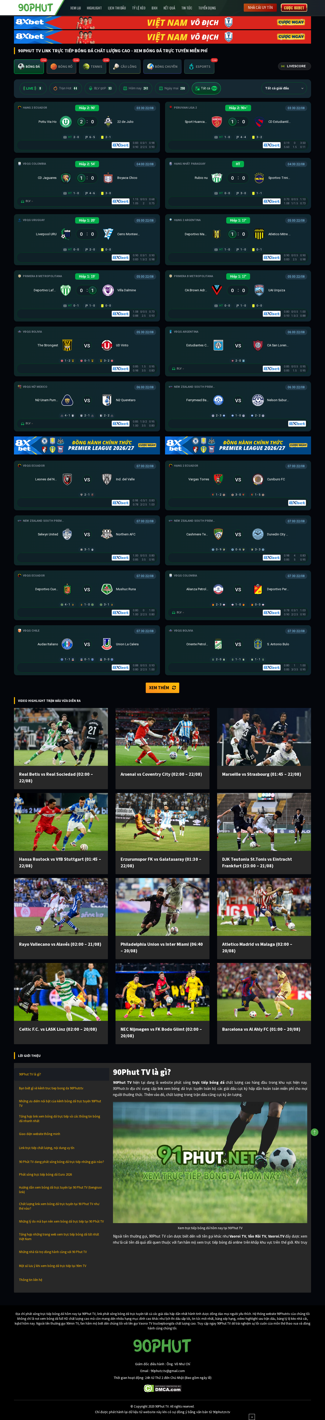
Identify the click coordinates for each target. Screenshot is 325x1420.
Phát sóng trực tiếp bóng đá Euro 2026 (45, 1174)
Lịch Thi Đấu (117, 7)
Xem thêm (159, 687)
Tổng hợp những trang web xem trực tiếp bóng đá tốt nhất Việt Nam (59, 1236)
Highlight (94, 7)
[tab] (29, 66)
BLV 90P (102, 88)
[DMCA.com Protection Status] (163, 1388)
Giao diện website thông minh (39, 1134)
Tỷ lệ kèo (138, 7)
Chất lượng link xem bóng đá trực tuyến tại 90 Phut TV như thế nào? (59, 1206)
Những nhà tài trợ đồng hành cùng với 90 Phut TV (53, 1252)
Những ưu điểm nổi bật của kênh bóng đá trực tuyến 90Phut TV (60, 1103)
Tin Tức (186, 7)
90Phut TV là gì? (30, 1074)
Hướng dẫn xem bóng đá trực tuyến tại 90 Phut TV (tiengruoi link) (60, 1189)
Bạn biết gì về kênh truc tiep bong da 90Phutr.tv (51, 1088)
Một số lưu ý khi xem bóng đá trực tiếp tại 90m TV (52, 1266)
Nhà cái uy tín (260, 7)
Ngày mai (175, 88)
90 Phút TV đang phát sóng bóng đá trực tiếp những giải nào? (61, 1162)
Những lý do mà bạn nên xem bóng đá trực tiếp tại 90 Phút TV (61, 1221)
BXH (154, 7)
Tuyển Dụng (207, 7)
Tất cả (209, 88)
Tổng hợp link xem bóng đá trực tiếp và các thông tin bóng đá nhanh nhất (59, 1118)
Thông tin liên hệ (30, 1280)
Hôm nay (138, 88)
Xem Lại (75, 7)
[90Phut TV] (35, 7)
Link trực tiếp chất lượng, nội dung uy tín (46, 1148)
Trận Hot (68, 88)
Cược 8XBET (294, 7)
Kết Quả (169, 7)
